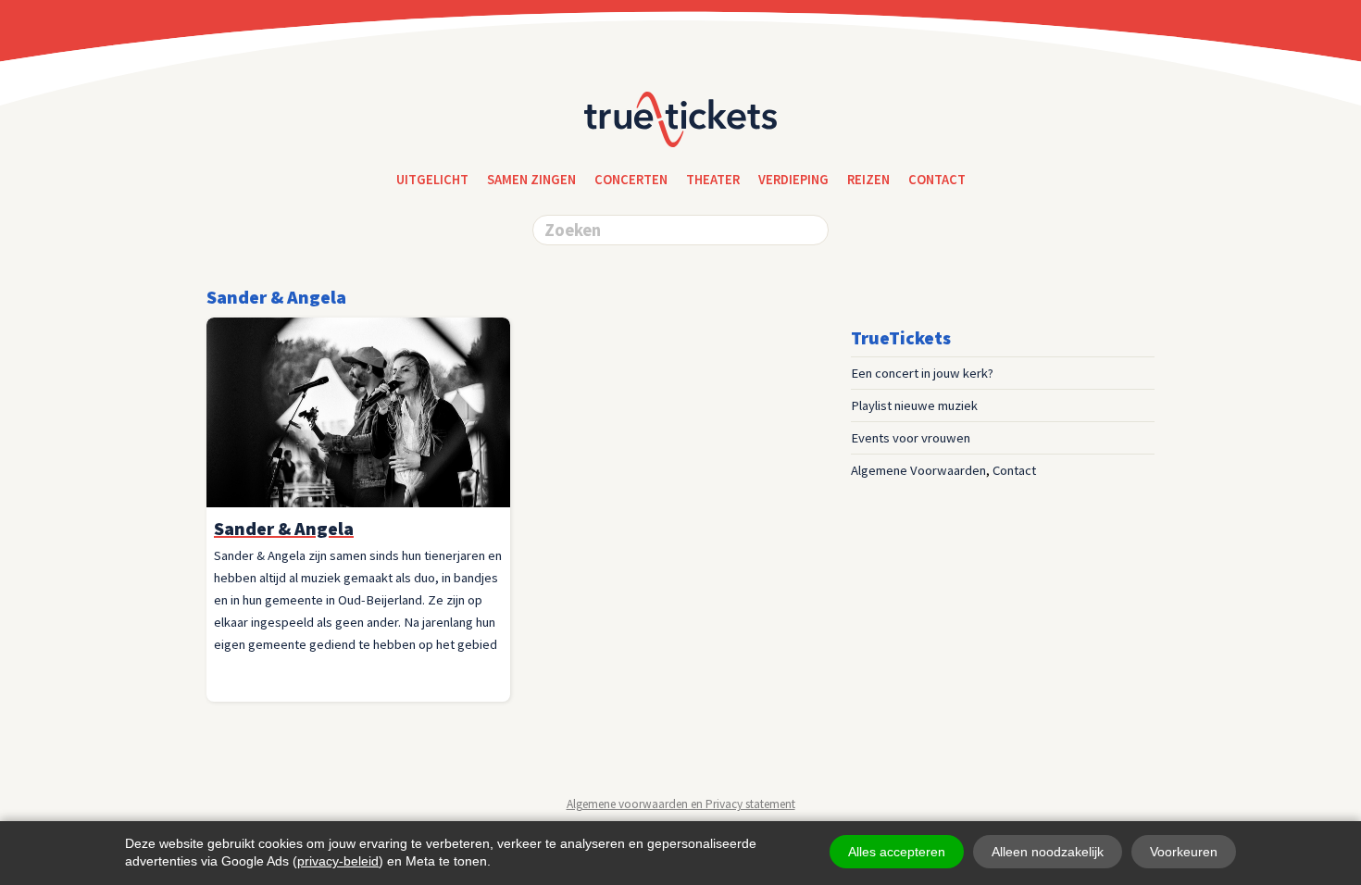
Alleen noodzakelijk (1048, 851)
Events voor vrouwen (910, 438)
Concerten (631, 179)
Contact (1014, 470)
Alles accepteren (896, 851)
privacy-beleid (338, 861)
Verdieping (793, 179)
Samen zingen (531, 179)
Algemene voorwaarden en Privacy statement (681, 804)
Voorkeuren (1183, 851)
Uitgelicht (432, 179)
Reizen (868, 179)
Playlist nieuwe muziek (914, 405)
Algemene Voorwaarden (918, 470)
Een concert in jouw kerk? (922, 373)
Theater (713, 179)
